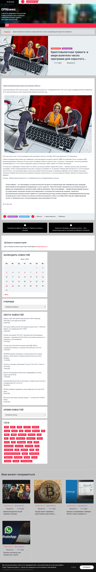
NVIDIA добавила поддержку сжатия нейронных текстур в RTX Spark (24, 390)
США (16, 450)
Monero (39, 216)
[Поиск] (94, 25)
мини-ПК (24, 450)
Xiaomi (40, 438)
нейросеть (8, 457)
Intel (21, 431)
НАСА (36, 442)
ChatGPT (27, 427)
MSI (43, 431)
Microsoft (36, 431)
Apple (13, 427)
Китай (7, 442)
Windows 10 (20, 438)
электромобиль (26, 461)
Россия (27, 457)
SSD (6, 438)
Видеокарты (9, 446)
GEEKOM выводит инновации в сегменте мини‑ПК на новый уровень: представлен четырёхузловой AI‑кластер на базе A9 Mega (23, 356)
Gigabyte (35, 427)
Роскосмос (18, 457)
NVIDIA (14, 434)
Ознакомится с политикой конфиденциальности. (18, 569)
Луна (37, 446)
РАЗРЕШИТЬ (86, 567)
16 (43, 277)
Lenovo (28, 431)
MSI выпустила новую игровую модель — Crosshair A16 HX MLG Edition (24, 399)
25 (13, 286)
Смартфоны (8, 450)
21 (31, 281)
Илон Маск (29, 446)
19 (19, 281)
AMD (6, 427)
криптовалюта (51, 216)
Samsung (31, 434)
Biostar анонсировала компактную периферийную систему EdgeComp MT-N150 (22, 374)
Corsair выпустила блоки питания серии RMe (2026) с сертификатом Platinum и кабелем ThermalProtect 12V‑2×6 (22, 347)
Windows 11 (30, 438)
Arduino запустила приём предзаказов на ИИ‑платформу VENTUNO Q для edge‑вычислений (22, 319)
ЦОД (31, 450)
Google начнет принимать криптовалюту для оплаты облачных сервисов (45, 514)
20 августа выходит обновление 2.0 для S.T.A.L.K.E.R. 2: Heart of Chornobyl (24, 365)
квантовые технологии (12, 453)
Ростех (34, 457)
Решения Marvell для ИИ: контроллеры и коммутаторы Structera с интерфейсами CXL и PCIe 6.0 (25, 382)
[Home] (2, 25)
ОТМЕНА (73, 567)
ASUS (19, 427)
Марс (29, 442)
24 (7, 286)
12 (19, 277)
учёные (16, 461)
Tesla (12, 438)
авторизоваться (41, 246)
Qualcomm (22, 434)
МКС (13, 442)
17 (7, 281)
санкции (7, 461)
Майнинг (62, 216)
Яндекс (25, 453)
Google (7, 431)
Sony (39, 434)
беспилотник (34, 453)
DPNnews (8, 9)
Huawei (14, 431)
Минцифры (21, 442)
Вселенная (19, 446)
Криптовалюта (67, 48)
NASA (7, 434)
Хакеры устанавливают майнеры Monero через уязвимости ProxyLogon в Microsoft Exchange (79, 514)
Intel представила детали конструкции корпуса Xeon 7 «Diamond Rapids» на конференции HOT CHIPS (24, 328)
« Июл (6, 295)
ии (37, 450)
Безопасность (56, 48)
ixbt (10, 204)
